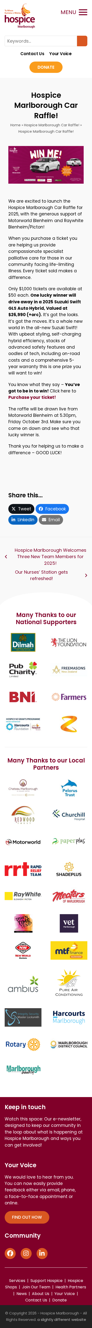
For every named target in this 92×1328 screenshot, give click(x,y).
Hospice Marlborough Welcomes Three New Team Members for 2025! (50, 556)
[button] (74, 12)
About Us (40, 1293)
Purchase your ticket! (32, 397)
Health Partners (70, 1287)
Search (82, 41)
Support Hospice (46, 1280)
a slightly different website (61, 1319)
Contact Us (32, 54)
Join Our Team (36, 1287)
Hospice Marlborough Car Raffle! (51, 125)
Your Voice (60, 54)
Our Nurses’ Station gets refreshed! (41, 575)
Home (15, 125)
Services (17, 1280)
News (21, 1293)
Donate (46, 67)
